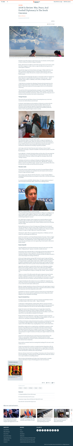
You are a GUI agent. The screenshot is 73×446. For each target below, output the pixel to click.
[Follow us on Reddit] (40, 430)
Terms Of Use (6, 433)
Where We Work (7, 431)
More (16, 377)
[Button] (53, 21)
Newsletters (22, 433)
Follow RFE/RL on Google (58, 1)
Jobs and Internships (7, 435)
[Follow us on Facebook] (50, 430)
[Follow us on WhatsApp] (55, 430)
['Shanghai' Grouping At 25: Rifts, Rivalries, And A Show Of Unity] (28, 413)
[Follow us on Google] (45, 430)
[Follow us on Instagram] (43, 430)
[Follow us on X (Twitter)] (48, 430)
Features (20, 5)
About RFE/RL (6, 429)
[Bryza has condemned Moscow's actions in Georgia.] (36, 210)
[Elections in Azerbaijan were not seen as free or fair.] (36, 137)
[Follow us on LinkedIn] (53, 430)
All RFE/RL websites (67, 1)
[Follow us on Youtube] (37, 430)
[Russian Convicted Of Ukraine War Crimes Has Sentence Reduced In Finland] (61, 413)
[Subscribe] (58, 430)
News (21, 429)
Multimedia (22, 435)
